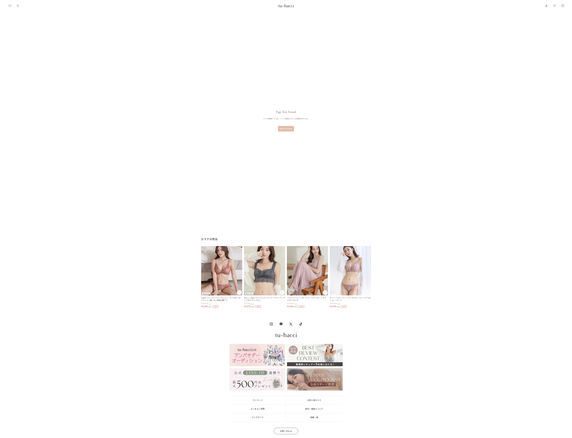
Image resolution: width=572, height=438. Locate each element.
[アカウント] (546, 5)
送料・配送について (314, 408)
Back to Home (286, 128)
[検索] (18, 5)
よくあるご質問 (258, 408)
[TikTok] (301, 324)
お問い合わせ (286, 431)
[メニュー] (10, 6)
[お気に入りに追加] (239, 292)
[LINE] (281, 324)
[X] (291, 324)
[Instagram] (271, 324)
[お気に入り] (554, 5)
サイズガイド (258, 417)
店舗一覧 (314, 417)
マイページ (258, 400)
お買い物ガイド (314, 400)
